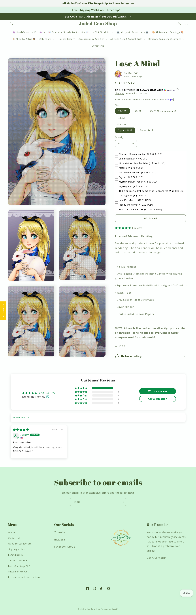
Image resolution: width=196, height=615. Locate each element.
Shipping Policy (16, 549)
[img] (21, 429)
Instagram (60, 539)
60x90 (137, 110)
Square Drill (125, 130)
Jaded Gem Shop (92, 609)
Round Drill (146, 130)
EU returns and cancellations (24, 577)
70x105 (122, 110)
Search (12, 532)
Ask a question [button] (157, 399)
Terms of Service (17, 560)
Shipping (119, 93)
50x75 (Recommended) (162, 110)
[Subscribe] (123, 502)
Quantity (119, 137)
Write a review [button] (157, 391)
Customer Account (18, 571)
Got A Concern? (156, 557)
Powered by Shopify (109, 609)
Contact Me (14, 538)
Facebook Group (64, 546)
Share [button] (122, 345)
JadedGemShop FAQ (19, 566)
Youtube (59, 532)
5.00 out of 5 (46, 393)
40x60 (121, 117)
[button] (11, 23)
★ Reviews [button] (3, 310)
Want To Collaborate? (20, 543)
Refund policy (15, 554)
